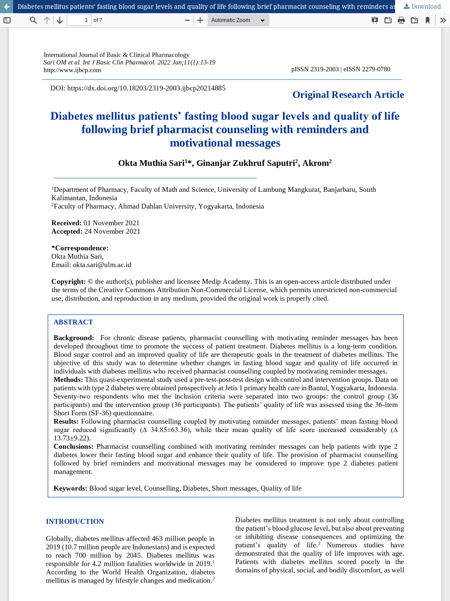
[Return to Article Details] (6, 6)
